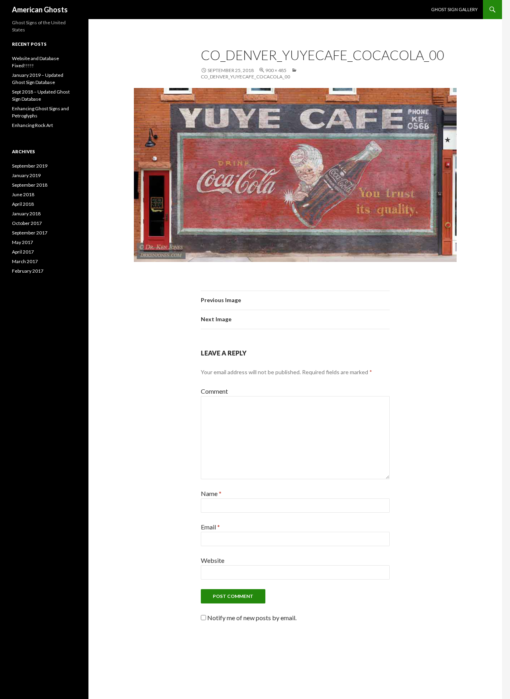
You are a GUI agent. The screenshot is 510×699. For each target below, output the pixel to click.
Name (211, 493)
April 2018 (23, 204)
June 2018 (23, 194)
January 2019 (26, 175)
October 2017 (27, 223)
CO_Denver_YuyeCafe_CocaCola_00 (245, 77)
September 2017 (29, 233)
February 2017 (27, 271)
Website (212, 560)
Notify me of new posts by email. (251, 617)
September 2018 (29, 185)
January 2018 (26, 214)
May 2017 (22, 242)
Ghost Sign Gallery (454, 9)
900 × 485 (275, 70)
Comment (214, 391)
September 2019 (29, 166)
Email (210, 527)
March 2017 (25, 261)
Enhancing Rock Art (32, 125)
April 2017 (23, 252)
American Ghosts (40, 9)
